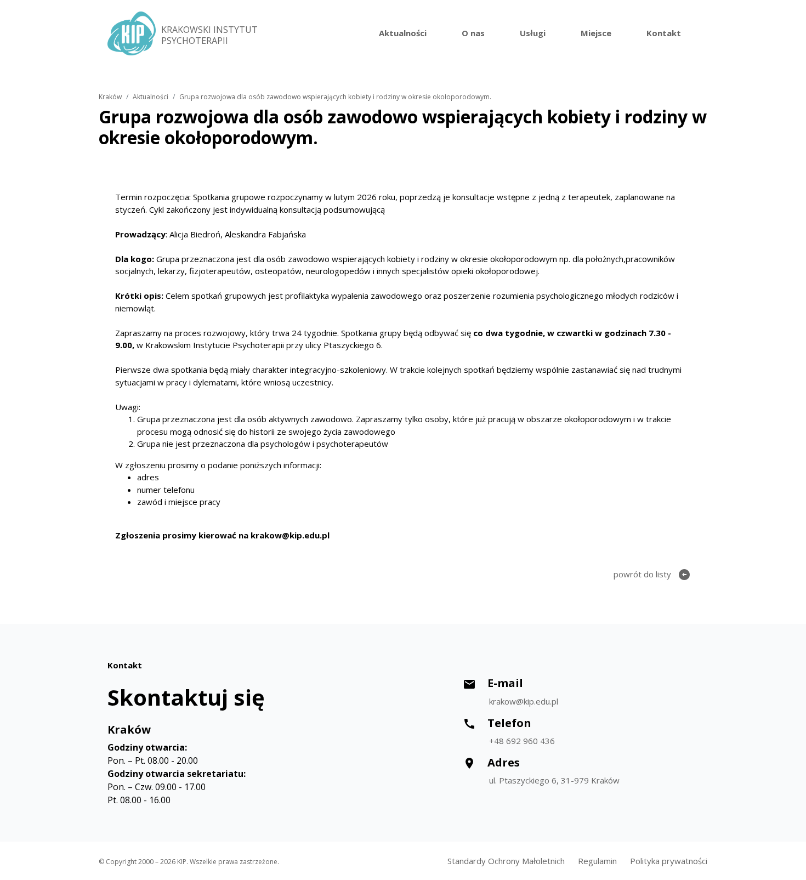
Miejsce (596, 32)
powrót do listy (652, 574)
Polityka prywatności (668, 860)
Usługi (533, 32)
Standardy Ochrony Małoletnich (506, 860)
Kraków (110, 96)
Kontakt (663, 32)
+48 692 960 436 (522, 740)
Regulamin (597, 860)
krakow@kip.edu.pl (523, 701)
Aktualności (403, 32)
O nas (473, 32)
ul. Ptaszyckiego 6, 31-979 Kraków (554, 780)
